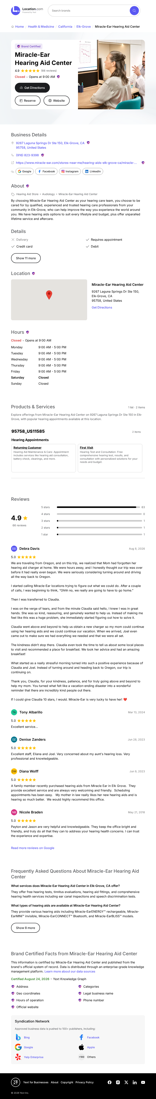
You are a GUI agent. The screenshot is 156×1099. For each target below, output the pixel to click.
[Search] (134, 10)
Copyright (67, 1082)
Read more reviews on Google (32, 848)
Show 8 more (25, 928)
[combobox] (94, 11)
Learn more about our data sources (70, 971)
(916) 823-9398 (27, 155)
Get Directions (102, 307)
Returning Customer (27, 447)
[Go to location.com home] (27, 10)
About (54, 1082)
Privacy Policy (85, 1082)
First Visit (86, 447)
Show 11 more (26, 258)
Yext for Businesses (36, 1082)
